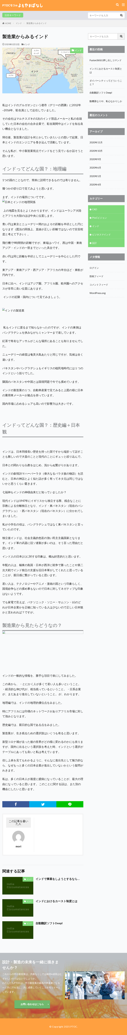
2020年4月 (95, 184)
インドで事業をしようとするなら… (58, 878)
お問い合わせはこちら (32, 1004)
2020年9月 (95, 159)
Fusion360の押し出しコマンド (106, 60)
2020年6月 (95, 167)
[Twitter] (42, 804)
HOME (8, 23)
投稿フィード (96, 276)
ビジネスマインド (101, 234)
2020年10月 (96, 150)
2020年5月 (95, 176)
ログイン (94, 267)
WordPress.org (98, 293)
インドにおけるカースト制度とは (56, 901)
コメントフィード (99, 284)
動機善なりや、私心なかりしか (106, 101)
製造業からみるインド (36, 23)
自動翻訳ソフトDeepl (49, 923)
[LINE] (69, 804)
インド (19, 23)
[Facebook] (15, 804)
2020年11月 (96, 142)
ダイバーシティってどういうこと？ (106, 82)
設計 (94, 242)
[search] (121, 15)
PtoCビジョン (99, 217)
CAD (94, 209)
